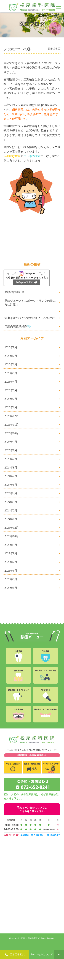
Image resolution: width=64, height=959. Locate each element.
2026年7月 (10, 355)
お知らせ (55, 28)
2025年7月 (10, 459)
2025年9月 (10, 441)
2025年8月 (10, 450)
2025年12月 (11, 416)
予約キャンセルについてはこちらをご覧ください (32, 809)
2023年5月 (10, 579)
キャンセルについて (41, 954)
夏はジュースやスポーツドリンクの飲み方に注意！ (30, 302)
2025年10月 (11, 433)
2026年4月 (10, 381)
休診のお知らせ (14, 292)
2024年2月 (10, 510)
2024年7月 (10, 476)
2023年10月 (11, 536)
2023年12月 (11, 527)
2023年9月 (10, 544)
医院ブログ (32, 24)
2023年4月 (10, 587)
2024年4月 (10, 493)
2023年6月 (10, 570)
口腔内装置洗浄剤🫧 (17, 326)
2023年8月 (10, 553)
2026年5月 (10, 373)
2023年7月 (10, 561)
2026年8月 (10, 347)
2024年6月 (10, 484)
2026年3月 (10, 390)
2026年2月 (10, 398)
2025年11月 (11, 424)
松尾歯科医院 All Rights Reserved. (40, 938)
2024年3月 (10, 501)
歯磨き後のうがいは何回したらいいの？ (30, 317)
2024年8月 (10, 467)
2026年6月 (10, 364)
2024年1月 (10, 518)
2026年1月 (10, 407)
